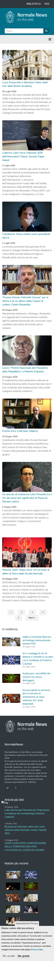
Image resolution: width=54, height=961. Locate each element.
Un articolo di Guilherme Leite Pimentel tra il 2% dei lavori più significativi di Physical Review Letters (27, 498)
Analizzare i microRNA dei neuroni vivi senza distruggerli (36, 677)
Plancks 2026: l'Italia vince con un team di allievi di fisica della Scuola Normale (25, 571)
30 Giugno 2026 (10, 310)
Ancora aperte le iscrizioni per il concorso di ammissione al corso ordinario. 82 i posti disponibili (36, 697)
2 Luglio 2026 (8, 243)
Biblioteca (34, 4)
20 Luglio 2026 (9, 91)
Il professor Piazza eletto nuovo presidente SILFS (26, 236)
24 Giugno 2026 (10, 377)
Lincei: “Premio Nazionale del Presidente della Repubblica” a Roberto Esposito (25, 369)
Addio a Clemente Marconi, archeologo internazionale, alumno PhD (36, 640)
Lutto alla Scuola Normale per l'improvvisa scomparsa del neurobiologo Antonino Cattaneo (26, 813)
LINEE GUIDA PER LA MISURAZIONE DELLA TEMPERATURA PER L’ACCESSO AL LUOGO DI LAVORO (25, 846)
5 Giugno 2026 (9, 507)
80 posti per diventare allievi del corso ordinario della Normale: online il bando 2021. (25, 830)
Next (31, 618)
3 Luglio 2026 (8, 165)
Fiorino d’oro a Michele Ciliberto (20, 431)
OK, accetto (9, 956)
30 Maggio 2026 (10, 579)
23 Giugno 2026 (10, 436)
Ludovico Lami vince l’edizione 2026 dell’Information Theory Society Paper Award (23, 156)
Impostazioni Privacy (27, 923)
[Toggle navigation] (49, 39)
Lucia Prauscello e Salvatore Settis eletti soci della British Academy (25, 84)
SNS (47, 4)
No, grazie (23, 956)
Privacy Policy (37, 950)
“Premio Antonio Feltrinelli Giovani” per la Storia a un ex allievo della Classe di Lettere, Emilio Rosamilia (25, 301)
